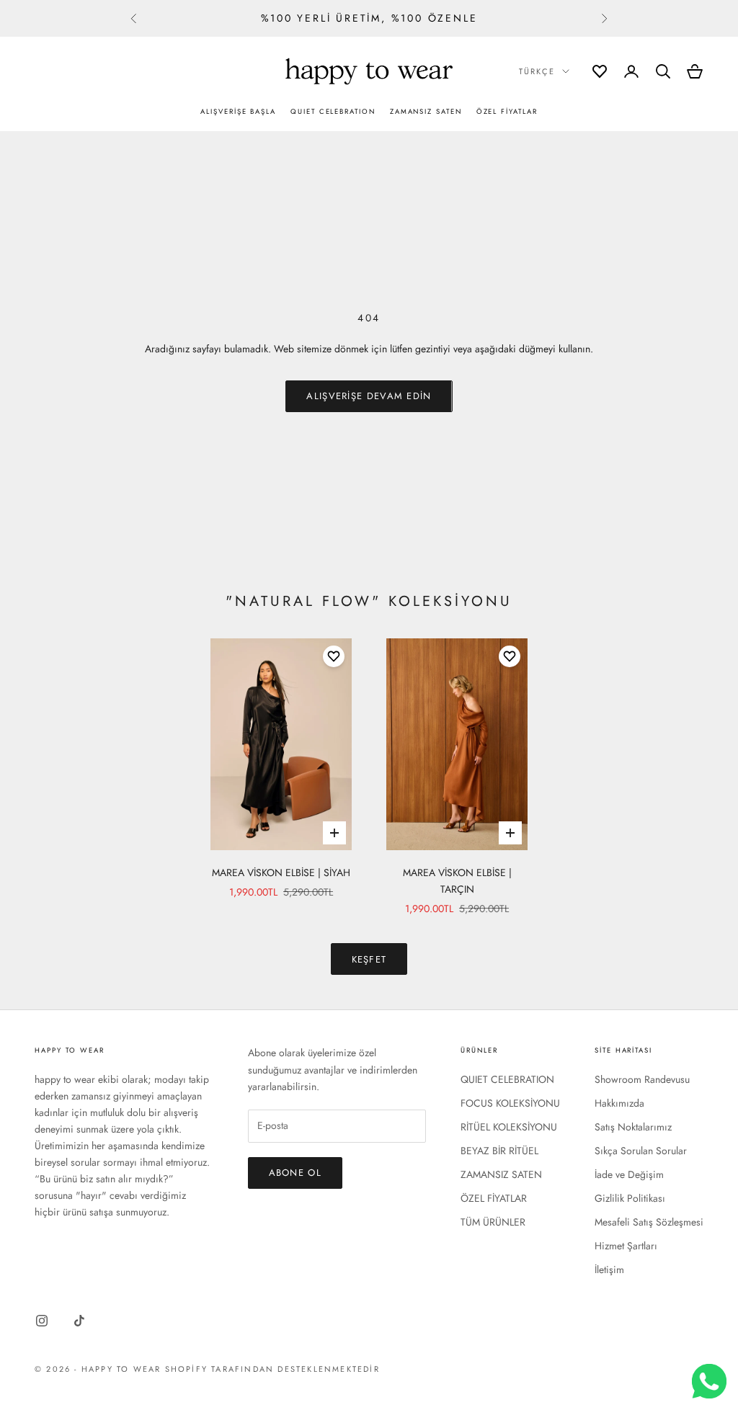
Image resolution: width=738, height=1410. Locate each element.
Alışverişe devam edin (368, 396)
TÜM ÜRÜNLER (493, 1222)
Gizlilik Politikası (630, 1198)
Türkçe (537, 71)
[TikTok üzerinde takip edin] (79, 1320)
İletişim (609, 1269)
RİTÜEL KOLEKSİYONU (509, 1127)
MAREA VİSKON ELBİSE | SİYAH (281, 872)
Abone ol (295, 1172)
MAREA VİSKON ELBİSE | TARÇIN (457, 880)
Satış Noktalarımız (633, 1127)
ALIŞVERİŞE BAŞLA (238, 112)
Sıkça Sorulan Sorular (641, 1150)
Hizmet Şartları (626, 1246)
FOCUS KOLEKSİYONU (510, 1103)
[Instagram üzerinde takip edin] (42, 1320)
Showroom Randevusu (642, 1079)
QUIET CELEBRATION (332, 112)
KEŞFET (369, 959)
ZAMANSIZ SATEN (426, 112)
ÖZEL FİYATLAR (507, 112)
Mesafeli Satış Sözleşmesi (649, 1222)
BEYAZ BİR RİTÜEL (499, 1150)
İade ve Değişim (629, 1174)
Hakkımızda (619, 1103)
